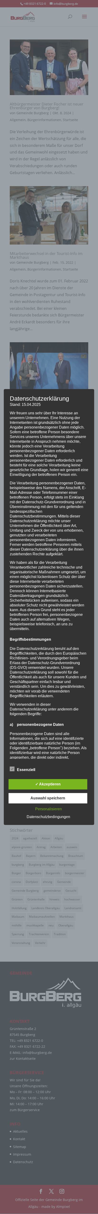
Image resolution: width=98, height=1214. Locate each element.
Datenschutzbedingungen (48, 817)
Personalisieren (48, 809)
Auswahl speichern (47, 798)
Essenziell (26, 770)
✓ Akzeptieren (48, 784)
